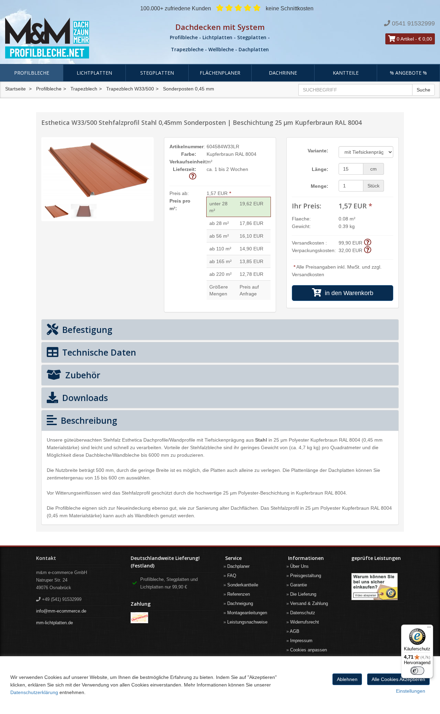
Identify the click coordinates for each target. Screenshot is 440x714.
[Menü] (429, 629)
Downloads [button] (84, 397)
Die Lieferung (303, 594)
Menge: (319, 186)
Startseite (15, 88)
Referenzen (238, 594)
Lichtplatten (94, 72)
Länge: (320, 169)
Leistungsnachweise (247, 622)
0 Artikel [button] (404, 39)
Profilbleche (31, 72)
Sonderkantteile (242, 584)
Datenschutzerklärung (34, 692)
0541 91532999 (413, 23)
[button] (192, 177)
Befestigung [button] (86, 329)
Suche (423, 90)
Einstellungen (410, 691)
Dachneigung (240, 603)
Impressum (301, 640)
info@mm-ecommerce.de (61, 611)
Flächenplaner (220, 72)
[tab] (220, 330)
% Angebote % (408, 72)
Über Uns (299, 566)
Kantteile (346, 72)
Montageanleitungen (247, 612)
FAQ (231, 575)
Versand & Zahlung (309, 603)
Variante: (318, 150)
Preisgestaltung (305, 575)
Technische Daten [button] (98, 352)
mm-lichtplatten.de (54, 622)
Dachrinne (283, 72)
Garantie (298, 584)
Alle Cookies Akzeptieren (398, 679)
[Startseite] (73, 38)
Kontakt (46, 558)
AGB (294, 631)
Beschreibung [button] (87, 420)
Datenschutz (302, 612)
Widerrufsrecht (304, 622)
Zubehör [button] (81, 375)
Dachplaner (238, 566)
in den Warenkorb (347, 293)
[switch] (417, 671)
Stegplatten (157, 72)
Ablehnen (347, 679)
